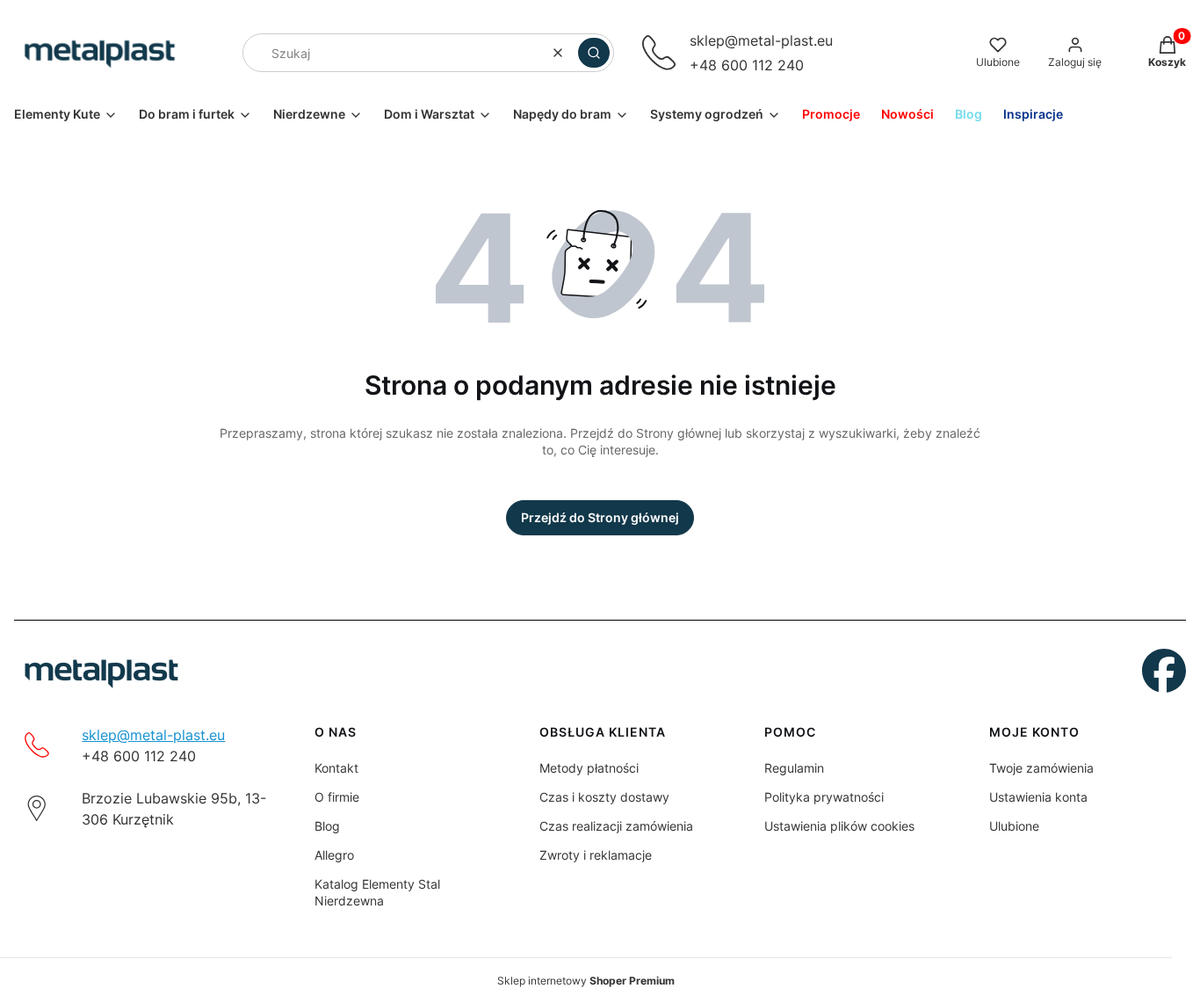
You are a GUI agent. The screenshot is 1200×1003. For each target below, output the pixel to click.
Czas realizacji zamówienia (616, 825)
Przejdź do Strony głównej (600, 517)
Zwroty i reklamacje (595, 854)
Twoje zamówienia (1041, 767)
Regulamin (794, 767)
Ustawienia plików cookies (839, 825)
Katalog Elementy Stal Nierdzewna (377, 892)
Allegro (334, 854)
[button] (594, 53)
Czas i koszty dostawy (604, 796)
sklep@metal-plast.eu (761, 40)
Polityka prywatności (824, 796)
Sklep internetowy (586, 980)
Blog (327, 825)
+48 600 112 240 (747, 65)
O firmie (336, 796)
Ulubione (1014, 825)
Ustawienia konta (1038, 796)
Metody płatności (589, 767)
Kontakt (336, 767)
